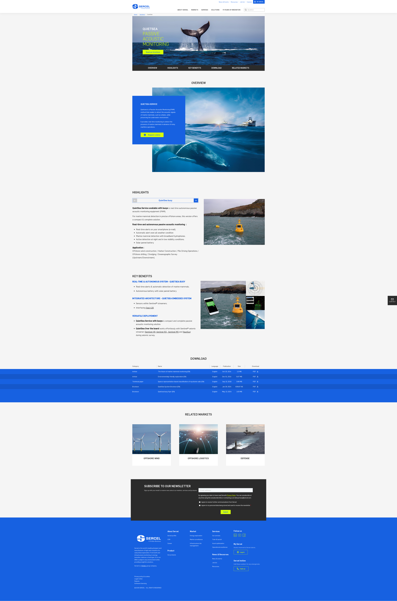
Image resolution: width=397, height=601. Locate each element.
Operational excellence (219, 547)
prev (135, 200)
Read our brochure (153, 52)
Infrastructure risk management (195, 544)
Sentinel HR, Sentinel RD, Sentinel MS (162, 332)
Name (160, 366)
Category (135, 366)
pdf (254, 371)
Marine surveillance (196, 539)
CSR (168, 539)
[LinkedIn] (235, 535)
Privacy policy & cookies (142, 576)
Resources (234, 2)
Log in (242, 552)
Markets (194, 10)
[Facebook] (244, 535)
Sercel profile (171, 535)
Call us (242, 569)
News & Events (224, 2)
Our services (216, 535)
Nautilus (186, 332)
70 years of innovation (231, 10)
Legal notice (138, 579)
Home (135, 14)
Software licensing (140, 583)
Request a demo (154, 135)
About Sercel (182, 10)
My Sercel (260, 1)
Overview (152, 68)
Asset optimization (218, 543)
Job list (242, 2)
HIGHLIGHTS (172, 68)
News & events (217, 559)
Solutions (215, 10)
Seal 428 (150, 307)
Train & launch (217, 539)
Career (169, 543)
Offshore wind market (151, 445)
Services (204, 10)
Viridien (143, 566)
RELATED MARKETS (240, 68)
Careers (249, 2)
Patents (136, 581)
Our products (171, 555)
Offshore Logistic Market (198, 445)
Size (239, 366)
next (196, 200)
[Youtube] (239, 535)
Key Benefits (194, 68)
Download (216, 68)
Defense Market (245, 445)
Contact (392, 301)
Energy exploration (196, 535)
